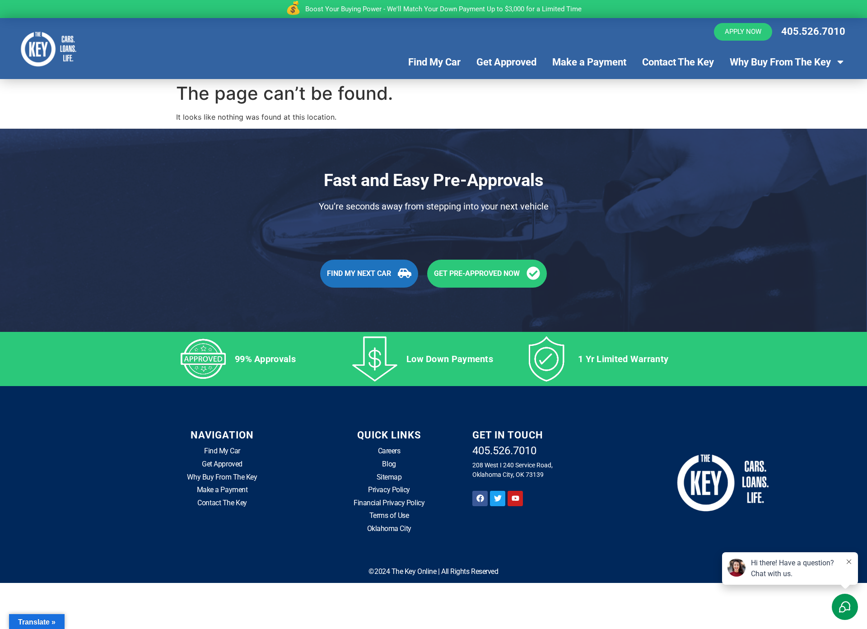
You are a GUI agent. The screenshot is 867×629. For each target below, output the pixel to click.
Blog (389, 464)
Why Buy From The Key (780, 62)
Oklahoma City (389, 528)
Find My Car (434, 62)
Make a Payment (589, 62)
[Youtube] (515, 498)
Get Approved (506, 62)
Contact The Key (678, 62)
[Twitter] (497, 498)
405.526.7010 (813, 31)
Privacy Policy (389, 489)
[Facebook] (480, 498)
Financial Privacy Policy (389, 503)
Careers (389, 451)
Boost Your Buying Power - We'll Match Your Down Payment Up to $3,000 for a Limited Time (443, 9)
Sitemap (389, 477)
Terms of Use (389, 515)
